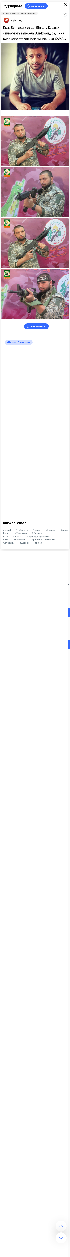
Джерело (14, 6)
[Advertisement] (35, 381)
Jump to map (38, 326)
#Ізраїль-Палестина (18, 342)
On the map (37, 6)
